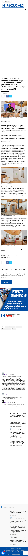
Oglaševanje (8, 551)
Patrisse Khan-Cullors (6, 328)
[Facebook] (21, 9)
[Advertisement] (14, 43)
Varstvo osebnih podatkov (8, 550)
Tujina (7, 91)
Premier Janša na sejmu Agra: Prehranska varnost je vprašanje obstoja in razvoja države (18, 423)
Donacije (20, 551)
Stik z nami (22, 550)
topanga (14, 328)
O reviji (7, 548)
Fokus (3, 91)
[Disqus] (14, 351)
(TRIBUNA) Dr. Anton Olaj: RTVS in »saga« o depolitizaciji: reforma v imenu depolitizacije (18, 415)
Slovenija (11, 439)
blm (6, 326)
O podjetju (12, 548)
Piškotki (16, 550)
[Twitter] (23, 9)
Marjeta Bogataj (12, 426)
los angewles (11, 326)
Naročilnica (14, 551)
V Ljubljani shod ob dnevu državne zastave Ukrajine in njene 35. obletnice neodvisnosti (18, 443)
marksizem (18, 326)
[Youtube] (25, 9)
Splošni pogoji (18, 548)
